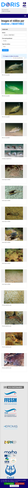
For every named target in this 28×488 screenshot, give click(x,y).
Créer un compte (6, 11)
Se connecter (5, 9)
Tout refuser (20, 483)
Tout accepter (9, 483)
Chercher (5, 50)
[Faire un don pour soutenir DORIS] (24, 5)
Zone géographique (7, 38)
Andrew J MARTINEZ (12, 23)
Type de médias (6, 44)
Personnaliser (14, 486)
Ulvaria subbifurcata (6, 305)
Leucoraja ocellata (6, 179)
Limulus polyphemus (6, 158)
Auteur (3, 32)
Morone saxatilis (6, 75)
